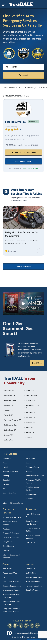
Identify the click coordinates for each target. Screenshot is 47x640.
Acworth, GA (9, 390)
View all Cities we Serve (13, 503)
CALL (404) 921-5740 (23, 161)
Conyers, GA (29, 432)
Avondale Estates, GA (12, 420)
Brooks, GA (8, 435)
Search (25, 75)
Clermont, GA (29, 422)
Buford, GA (8, 440)
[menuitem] (12, 463)
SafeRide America (15, 121)
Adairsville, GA (9, 395)
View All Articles (23, 266)
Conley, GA (28, 427)
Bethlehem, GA (10, 430)
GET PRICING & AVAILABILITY (23, 152)
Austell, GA (8, 415)
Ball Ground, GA (10, 425)
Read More (37, 363)
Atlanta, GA (8, 405)
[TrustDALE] (21, 4)
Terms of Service (29, 637)
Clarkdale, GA (29, 413)
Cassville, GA (29, 400)
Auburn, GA (8, 410)
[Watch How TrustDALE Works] (23, 303)
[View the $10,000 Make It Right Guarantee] (23, 53)
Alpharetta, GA (10, 400)
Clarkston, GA (29, 417)
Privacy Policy (16, 637)
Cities (20, 88)
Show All (28, 437)
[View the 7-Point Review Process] (9, 53)
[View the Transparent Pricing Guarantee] (38, 53)
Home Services (9, 88)
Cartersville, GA (31, 88)
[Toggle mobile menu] (4, 4)
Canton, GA (29, 390)
